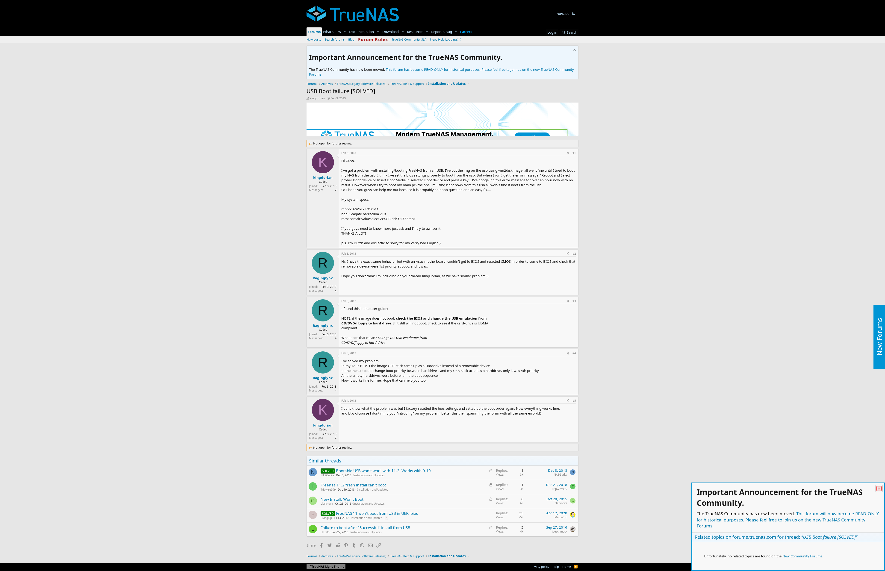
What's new (332, 31)
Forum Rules (373, 39)
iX (573, 13)
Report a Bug (441, 31)
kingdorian (317, 98)
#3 (574, 301)
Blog (351, 39)
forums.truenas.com (754, 537)
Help (555, 567)
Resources (415, 31)
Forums (314, 31)
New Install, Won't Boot (342, 499)
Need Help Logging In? (446, 39)
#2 (574, 254)
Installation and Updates (369, 475)
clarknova (327, 504)
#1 (574, 153)
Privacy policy (540, 567)
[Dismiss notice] (574, 50)
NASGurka (327, 475)
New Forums (879, 337)
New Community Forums (802, 556)
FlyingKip (326, 518)
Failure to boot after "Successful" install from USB (365, 527)
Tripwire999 (328, 490)
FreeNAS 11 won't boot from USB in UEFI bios (377, 513)
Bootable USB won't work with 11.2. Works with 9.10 (383, 470)
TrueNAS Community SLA (409, 39)
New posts (314, 39)
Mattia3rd (561, 517)
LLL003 (325, 532)
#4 (574, 353)
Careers (466, 31)
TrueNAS (562, 13)
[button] (345, 31)
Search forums (335, 39)
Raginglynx (323, 278)
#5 (574, 401)
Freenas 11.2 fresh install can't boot (353, 485)
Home (566, 567)
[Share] (568, 153)
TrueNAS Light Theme (327, 567)
